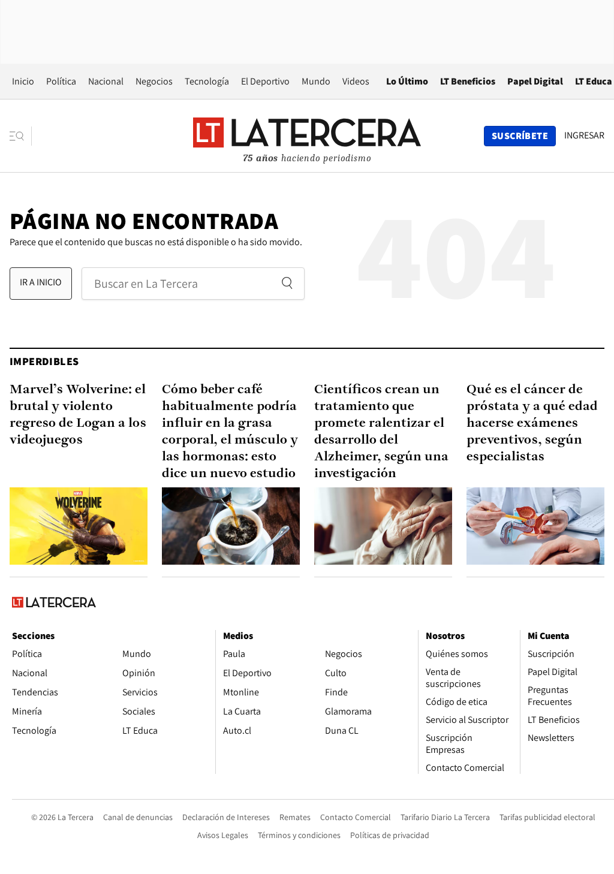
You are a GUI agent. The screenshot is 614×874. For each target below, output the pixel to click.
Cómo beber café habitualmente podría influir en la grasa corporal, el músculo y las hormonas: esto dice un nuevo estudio (230, 432)
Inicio (23, 81)
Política (61, 81)
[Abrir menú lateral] (21, 136)
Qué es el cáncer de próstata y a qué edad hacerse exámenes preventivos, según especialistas (532, 423)
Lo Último (407, 81)
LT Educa (593, 81)
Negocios (154, 81)
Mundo (316, 81)
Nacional (106, 81)
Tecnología (207, 81)
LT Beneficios (467, 81)
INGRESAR (584, 135)
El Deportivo (265, 81)
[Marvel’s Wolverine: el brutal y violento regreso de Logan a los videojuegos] (79, 526)
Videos (355, 81)
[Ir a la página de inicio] (307, 135)
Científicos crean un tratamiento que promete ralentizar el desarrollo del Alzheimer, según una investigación (381, 432)
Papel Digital (535, 81)
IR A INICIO (41, 282)
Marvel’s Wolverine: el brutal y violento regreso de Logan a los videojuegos (78, 415)
